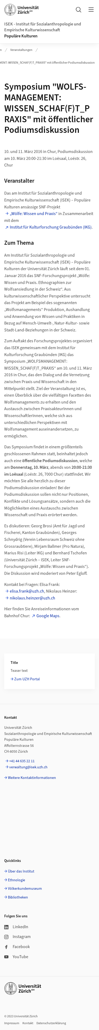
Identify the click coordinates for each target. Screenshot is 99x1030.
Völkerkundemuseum (25, 888)
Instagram (22, 937)
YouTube (20, 957)
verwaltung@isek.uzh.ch (28, 767)
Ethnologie (16, 880)
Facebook (21, 947)
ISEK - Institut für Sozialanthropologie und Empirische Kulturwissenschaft (42, 27)
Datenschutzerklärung (51, 1023)
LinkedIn (20, 927)
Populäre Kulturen (20, 36)
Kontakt (27, 1023)
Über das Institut (21, 871)
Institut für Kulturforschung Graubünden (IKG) (51, 227)
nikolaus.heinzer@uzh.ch (32, 598)
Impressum (11, 1023)
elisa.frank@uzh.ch (27, 591)
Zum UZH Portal (27, 679)
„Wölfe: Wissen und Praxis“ (34, 214)
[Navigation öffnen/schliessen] (91, 9)
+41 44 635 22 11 (22, 761)
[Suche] (78, 9)
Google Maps (47, 616)
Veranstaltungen (21, 50)
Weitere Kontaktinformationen (32, 778)
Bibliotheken (18, 897)
